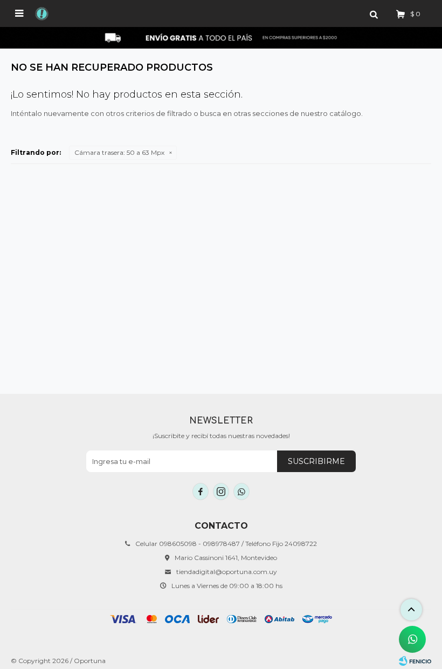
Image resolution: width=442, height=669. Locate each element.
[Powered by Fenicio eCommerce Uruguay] (415, 661)
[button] (373, 13)
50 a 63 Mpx (119, 152)
